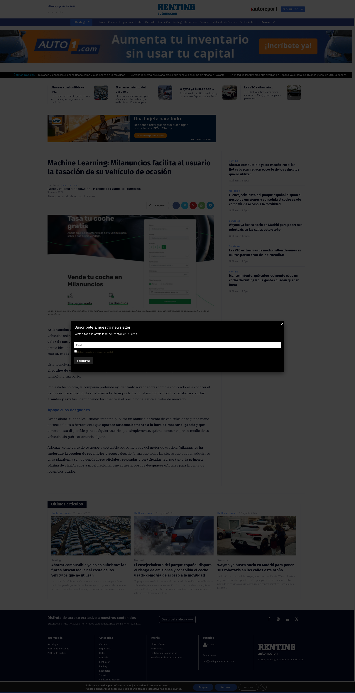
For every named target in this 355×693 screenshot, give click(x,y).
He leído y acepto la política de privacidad (95, 352)
